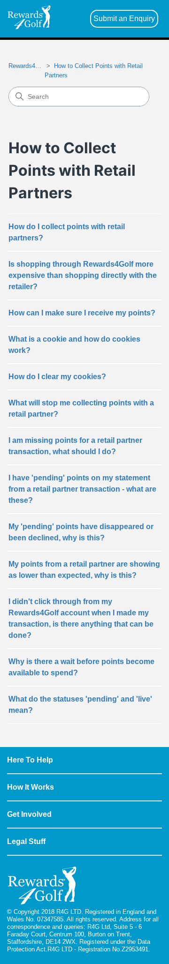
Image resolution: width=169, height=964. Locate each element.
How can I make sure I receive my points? (81, 313)
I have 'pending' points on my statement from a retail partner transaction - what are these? (82, 489)
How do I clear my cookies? (57, 377)
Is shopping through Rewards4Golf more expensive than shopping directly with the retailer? (82, 275)
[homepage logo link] (29, 19)
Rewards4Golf (27, 65)
